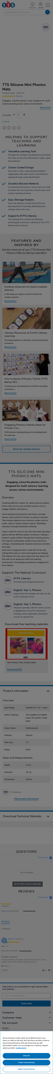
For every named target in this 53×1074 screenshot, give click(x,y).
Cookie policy (21, 1048)
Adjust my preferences (26, 1069)
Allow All (26, 1056)
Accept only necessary (26, 1062)
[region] (26, 1052)
